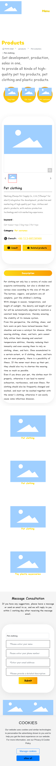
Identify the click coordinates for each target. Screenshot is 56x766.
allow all (28, 758)
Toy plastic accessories (28, 574)
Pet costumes (36, 49)
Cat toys (28, 99)
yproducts (22, 49)
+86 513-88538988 (30, 238)
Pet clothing (27, 437)
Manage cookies (28, 751)
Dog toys (11, 99)
